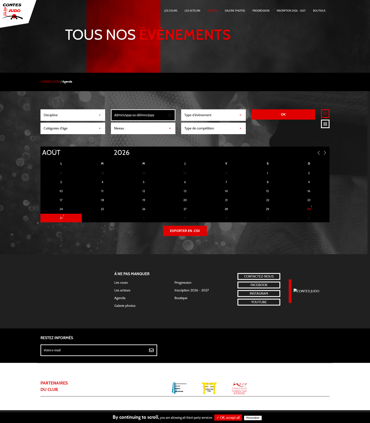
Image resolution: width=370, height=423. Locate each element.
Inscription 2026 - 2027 (291, 10)
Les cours (170, 10)
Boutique (319, 10)
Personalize (253, 418)
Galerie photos (235, 10)
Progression (260, 10)
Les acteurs (192, 10)
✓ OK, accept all (228, 417)
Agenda (213, 10)
